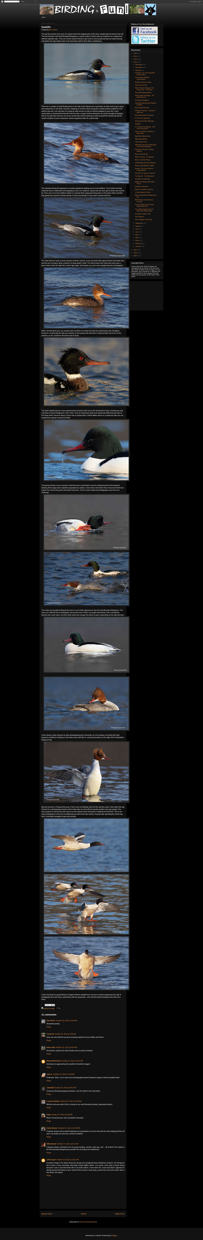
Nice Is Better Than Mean (143, 219)
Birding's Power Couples (143, 82)
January (138, 246)
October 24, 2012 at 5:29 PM (61, 1115)
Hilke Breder (51, 1144)
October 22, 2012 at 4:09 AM (66, 1020)
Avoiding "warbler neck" (143, 214)
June (137, 232)
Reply (49, 1027)
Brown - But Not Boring (142, 160)
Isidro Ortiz (51, 1047)
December (139, 64)
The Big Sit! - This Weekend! (144, 176)
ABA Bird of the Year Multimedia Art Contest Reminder (145, 145)
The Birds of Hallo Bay (142, 179)
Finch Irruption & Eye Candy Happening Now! (144, 205)
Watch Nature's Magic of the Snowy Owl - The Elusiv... (144, 89)
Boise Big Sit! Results (142, 107)
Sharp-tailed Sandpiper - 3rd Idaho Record (144, 96)
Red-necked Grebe (141, 154)
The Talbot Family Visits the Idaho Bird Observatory (144, 210)
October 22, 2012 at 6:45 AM (66, 1047)
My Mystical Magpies (142, 100)
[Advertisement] (144, 295)
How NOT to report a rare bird (145, 173)
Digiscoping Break (141, 139)
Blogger (114, 1235)
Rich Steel (53, 30)
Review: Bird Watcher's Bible (144, 165)
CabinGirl (50, 1088)
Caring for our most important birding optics (145, 73)
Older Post (120, 1214)
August (138, 226)
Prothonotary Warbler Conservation (142, 78)
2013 (135, 59)
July (137, 229)
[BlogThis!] (48, 1005)
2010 (135, 253)
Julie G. (49, 1074)
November (139, 67)
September (139, 223)
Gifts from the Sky (141, 85)
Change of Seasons (141, 186)
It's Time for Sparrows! (142, 118)
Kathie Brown (52, 1128)
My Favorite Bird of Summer (144, 115)
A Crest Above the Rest (142, 192)
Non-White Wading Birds (143, 92)
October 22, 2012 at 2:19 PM (70, 1101)
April (137, 237)
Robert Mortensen (54, 1061)
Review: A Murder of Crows (144, 189)
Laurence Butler (53, 1101)
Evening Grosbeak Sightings (144, 121)
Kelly (49, 1115)
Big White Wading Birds (143, 136)
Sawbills (137, 124)
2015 (135, 53)
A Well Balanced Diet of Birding (145, 163)
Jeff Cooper (51, 1160)
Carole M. (50, 1034)
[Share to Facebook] (52, 1005)
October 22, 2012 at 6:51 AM (72, 1061)
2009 (135, 256)
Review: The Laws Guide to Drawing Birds (144, 169)
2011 (135, 250)
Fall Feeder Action (141, 142)
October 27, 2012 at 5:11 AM (67, 1144)
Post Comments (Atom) (88, 1222)
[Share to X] (50, 1005)
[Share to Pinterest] (54, 1005)
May (137, 235)
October (138, 70)
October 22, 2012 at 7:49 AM (63, 1074)
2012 (135, 62)
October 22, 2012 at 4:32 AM (65, 1034)
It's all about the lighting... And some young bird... (145, 127)
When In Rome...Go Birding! (144, 157)
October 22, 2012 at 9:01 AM (65, 1088)
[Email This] (46, 1005)
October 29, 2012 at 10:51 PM (68, 1160)
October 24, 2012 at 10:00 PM (69, 1128)
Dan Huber (51, 1020)
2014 (135, 56)
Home (43, 17)
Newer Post (46, 1214)
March (137, 240)
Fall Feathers (139, 216)
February (138, 243)
